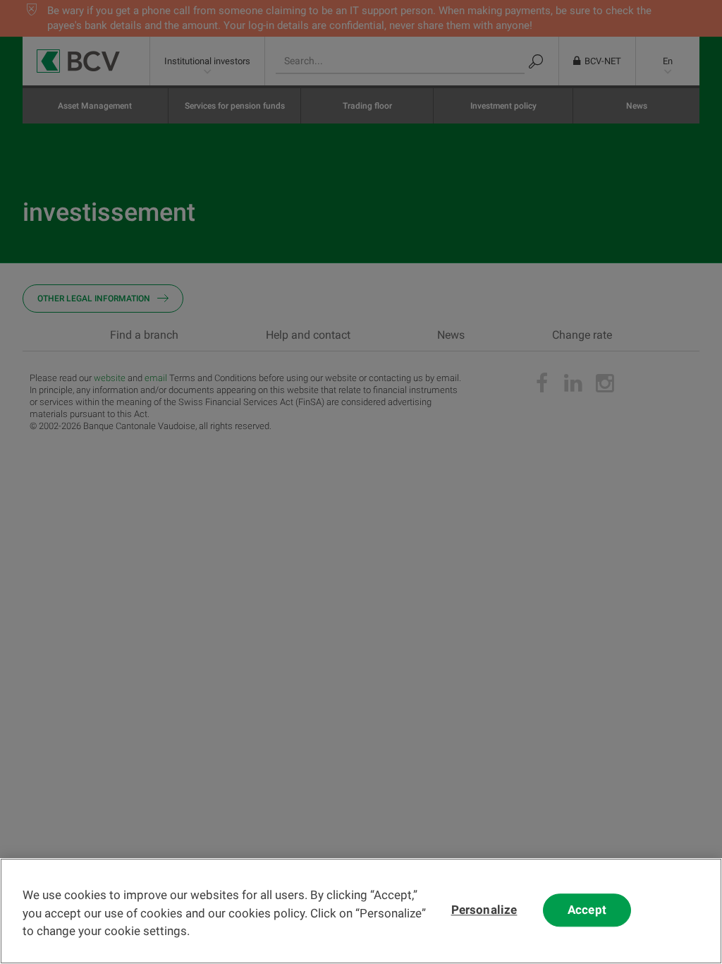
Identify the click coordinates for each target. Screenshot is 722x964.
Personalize (484, 910)
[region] (361, 911)
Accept (587, 910)
